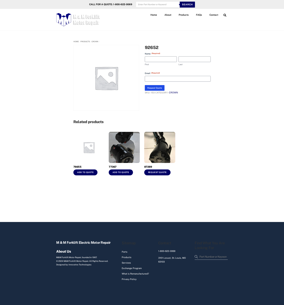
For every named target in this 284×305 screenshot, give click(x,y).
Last (181, 64)
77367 (112, 166)
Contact (213, 14)
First (147, 64)
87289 (148, 166)
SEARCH (187, 4)
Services (126, 262)
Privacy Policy (129, 279)
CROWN (95, 42)
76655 (77, 166)
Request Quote (154, 88)
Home (153, 14)
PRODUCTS (85, 42)
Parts (124, 252)
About (167, 14)
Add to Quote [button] (85, 172)
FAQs (199, 14)
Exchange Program (132, 268)
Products (184, 14)
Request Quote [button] (157, 172)
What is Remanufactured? (135, 273)
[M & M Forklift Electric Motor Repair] (78, 25)
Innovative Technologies (80, 264)
